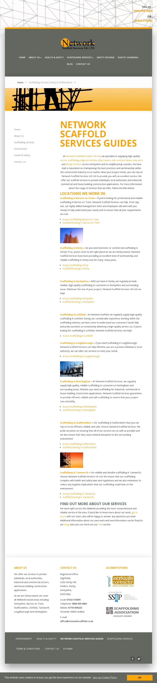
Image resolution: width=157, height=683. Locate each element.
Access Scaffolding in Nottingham (80, 406)
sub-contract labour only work (127, 160)
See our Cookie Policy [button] (105, 677)
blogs (67, 524)
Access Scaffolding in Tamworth (79, 493)
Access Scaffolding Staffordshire (79, 443)
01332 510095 (143, 20)
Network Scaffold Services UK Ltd (83, 156)
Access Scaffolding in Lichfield (78, 335)
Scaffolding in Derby (71, 247)
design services (74, 164)
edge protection (88, 160)
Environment (20, 148)
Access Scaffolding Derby (75, 265)
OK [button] (139, 677)
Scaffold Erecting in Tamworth (78, 497)
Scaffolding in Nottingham (75, 381)
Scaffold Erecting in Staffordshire (79, 447)
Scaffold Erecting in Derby (76, 268)
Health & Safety (22, 155)
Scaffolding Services (24, 142)
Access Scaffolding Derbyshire (78, 298)
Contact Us (20, 161)
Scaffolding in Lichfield (72, 314)
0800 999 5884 (143, 11)
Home (20, 82)
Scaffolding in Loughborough (76, 342)
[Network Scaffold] (78, 43)
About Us (19, 135)
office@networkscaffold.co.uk (76, 621)
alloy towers (104, 160)
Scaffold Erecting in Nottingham (79, 409)
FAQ (100, 524)
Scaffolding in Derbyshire (74, 281)
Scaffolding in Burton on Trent (77, 198)
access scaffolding (69, 160)
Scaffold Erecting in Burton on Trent (81, 222)
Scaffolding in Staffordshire (75, 422)
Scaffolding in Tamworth (74, 472)
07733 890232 (75, 607)
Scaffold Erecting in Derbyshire (78, 301)
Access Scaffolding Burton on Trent (81, 219)
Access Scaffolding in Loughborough (81, 356)
